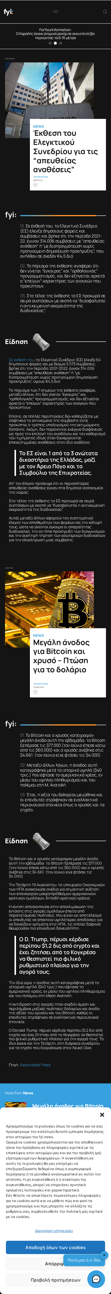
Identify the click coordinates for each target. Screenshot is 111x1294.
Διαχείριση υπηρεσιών (54, 1230)
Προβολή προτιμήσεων (56, 1280)
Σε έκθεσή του (21, 359)
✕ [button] (104, 1255)
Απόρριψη (55, 1263)
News (38, 126)
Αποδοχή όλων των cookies (55, 1247)
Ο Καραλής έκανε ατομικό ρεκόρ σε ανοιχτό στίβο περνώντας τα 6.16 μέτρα (55, 35)
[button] (102, 1115)
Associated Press (35, 1064)
